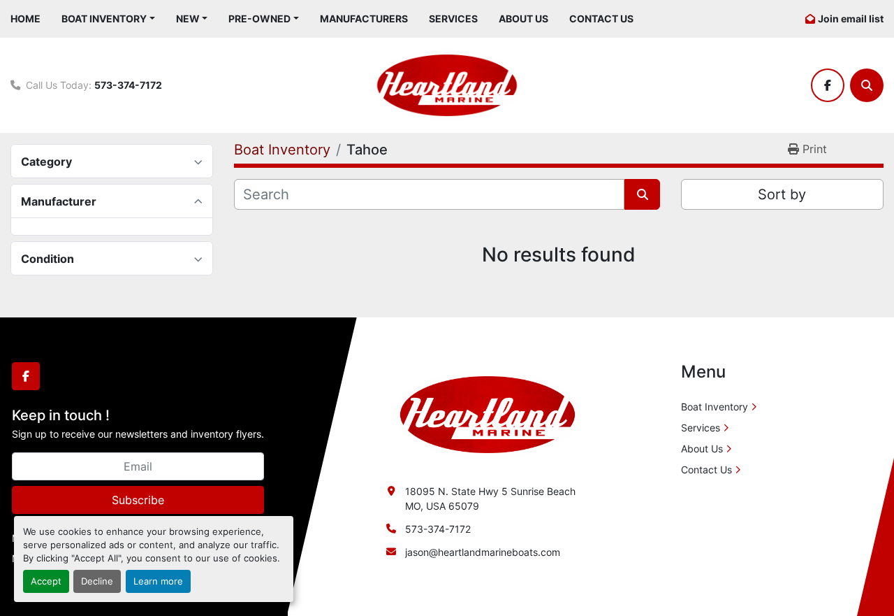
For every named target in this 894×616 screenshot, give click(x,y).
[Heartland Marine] (487, 414)
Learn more (158, 581)
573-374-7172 (128, 85)
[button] (108, 18)
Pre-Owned (259, 18)
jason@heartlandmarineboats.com (482, 552)
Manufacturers (364, 18)
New (188, 18)
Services (453, 18)
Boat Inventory (104, 18)
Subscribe (138, 500)
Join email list (851, 18)
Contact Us (601, 18)
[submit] (642, 194)
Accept (46, 581)
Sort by (782, 194)
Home (25, 18)
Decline (97, 581)
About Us (523, 18)
